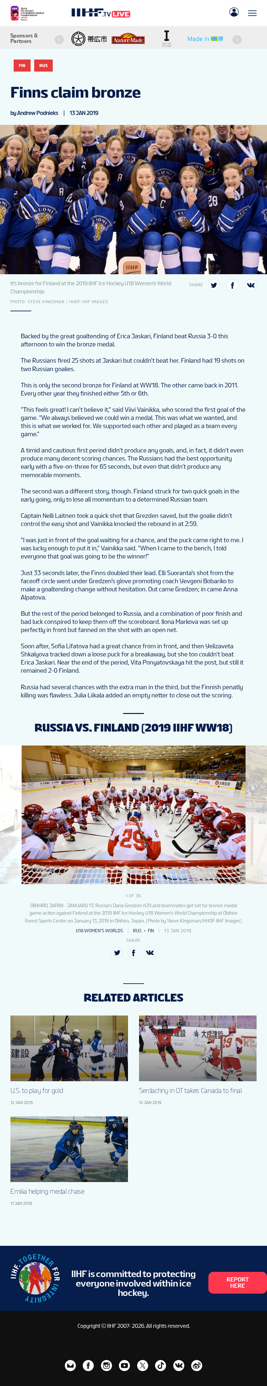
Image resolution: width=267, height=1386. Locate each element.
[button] (59, 39)
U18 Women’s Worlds (99, 930)
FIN (22, 65)
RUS (43, 65)
